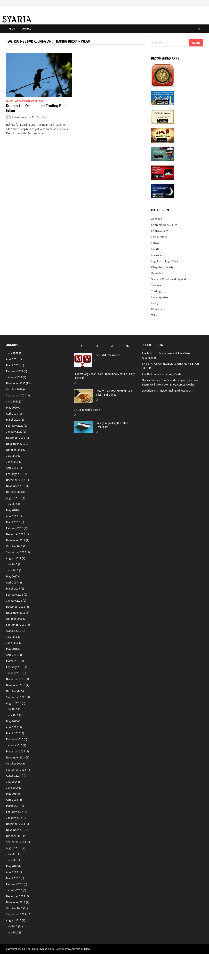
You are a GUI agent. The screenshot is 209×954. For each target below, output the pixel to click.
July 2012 (11, 926)
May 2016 (12, 649)
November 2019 (15, 444)
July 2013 (11, 854)
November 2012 (15, 902)
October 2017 (14, 546)
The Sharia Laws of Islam (40, 948)
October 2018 (14, 492)
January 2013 (14, 890)
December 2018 (15, 480)
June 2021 (12, 353)
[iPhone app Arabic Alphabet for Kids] (162, 98)
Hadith (155, 249)
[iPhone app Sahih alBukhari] (162, 116)
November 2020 (15, 383)
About (13, 28)
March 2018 (13, 522)
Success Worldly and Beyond (168, 279)
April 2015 (12, 727)
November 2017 (15, 540)
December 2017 (15, 534)
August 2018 (13, 498)
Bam (87, 948)
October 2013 (14, 836)
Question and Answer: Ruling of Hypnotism (168, 390)
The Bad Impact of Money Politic (162, 374)
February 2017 (14, 594)
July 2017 (11, 564)
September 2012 (16, 914)
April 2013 (12, 872)
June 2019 (12, 462)
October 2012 (14, 908)
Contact (27, 28)
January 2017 (14, 600)
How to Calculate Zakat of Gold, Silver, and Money (114, 392)
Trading (156, 291)
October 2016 (14, 619)
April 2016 (12, 655)
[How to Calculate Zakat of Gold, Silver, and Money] (83, 391)
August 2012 (13, 920)
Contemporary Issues (164, 225)
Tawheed (156, 285)
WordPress (74, 948)
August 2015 (13, 703)
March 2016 (13, 661)
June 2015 (12, 715)
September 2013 (16, 842)
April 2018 (12, 516)
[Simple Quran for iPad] (162, 75)
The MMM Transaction (107, 355)
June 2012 (12, 932)
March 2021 (13, 365)
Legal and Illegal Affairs (29, 100)
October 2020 (14, 389)
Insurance (157, 255)
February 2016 (14, 667)
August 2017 (13, 558)
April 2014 (12, 800)
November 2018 (15, 486)
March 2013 (13, 878)
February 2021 (14, 371)
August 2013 (13, 848)
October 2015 (14, 691)
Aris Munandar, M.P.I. (24, 117)
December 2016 (15, 606)
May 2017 (12, 576)
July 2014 (11, 781)
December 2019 (15, 437)
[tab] (81, 346)
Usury (154, 303)
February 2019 (14, 474)
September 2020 (16, 395)
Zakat (154, 315)
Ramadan (157, 273)
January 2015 (14, 745)
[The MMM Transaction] (83, 355)
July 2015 (11, 709)
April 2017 (12, 582)
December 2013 (15, 824)
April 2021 (12, 359)
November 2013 (15, 830)
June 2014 (12, 787)
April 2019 (12, 468)
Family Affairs (159, 237)
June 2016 (12, 643)
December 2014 (15, 751)
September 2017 (16, 552)
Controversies (159, 231)
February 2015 (14, 739)
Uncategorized (160, 297)
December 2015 (15, 679)
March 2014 (13, 806)
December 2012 (15, 896)
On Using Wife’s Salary (87, 409)
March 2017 (13, 588)
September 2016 (16, 625)
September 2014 (16, 769)
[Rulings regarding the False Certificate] (83, 423)
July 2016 (11, 637)
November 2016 (15, 612)
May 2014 (12, 793)
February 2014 (14, 812)
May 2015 (12, 721)
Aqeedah (156, 219)
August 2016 (13, 631)
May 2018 (12, 510)
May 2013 (12, 866)
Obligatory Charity (162, 267)
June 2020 (12, 401)
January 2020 (14, 431)
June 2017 (12, 570)
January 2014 (14, 818)
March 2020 (13, 419)
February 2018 (14, 528)
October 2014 (14, 763)
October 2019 (14, 450)
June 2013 (12, 860)
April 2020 (12, 413)
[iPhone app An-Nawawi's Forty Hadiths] (162, 135)
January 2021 (14, 377)
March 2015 (13, 733)
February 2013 (14, 884)
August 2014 (13, 775)
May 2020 (12, 407)
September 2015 (16, 697)
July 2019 (11, 456)
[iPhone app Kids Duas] (162, 154)
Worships (156, 309)
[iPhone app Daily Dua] (162, 172)
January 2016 (14, 673)
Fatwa (9, 100)
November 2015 (15, 685)
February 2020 (14, 425)
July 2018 (11, 504)
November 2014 (15, 757)
